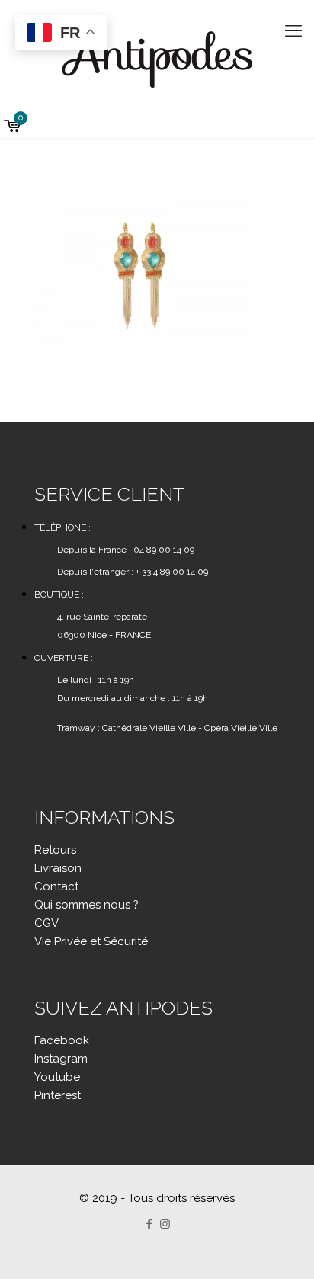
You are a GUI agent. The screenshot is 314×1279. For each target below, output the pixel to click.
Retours (55, 850)
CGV (46, 923)
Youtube (57, 1077)
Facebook (61, 1040)
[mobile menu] (293, 30)
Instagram (61, 1059)
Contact (56, 886)
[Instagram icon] (165, 1224)
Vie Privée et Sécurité (91, 941)
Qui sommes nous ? (86, 905)
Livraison (58, 868)
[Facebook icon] (149, 1224)
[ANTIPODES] (157, 57)
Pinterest (57, 1095)
